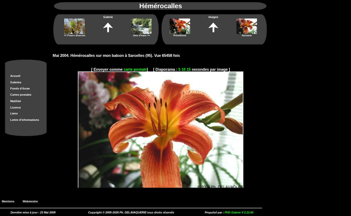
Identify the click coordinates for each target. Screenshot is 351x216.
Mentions (9, 201)
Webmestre (32, 201)
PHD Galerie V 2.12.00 (239, 212)
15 (189, 69)
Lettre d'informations (24, 119)
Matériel (15, 101)
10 (183, 69)
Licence (15, 107)
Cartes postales (20, 94)
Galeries (15, 82)
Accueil (15, 75)
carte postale (135, 69)
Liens (14, 113)
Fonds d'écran (20, 88)
